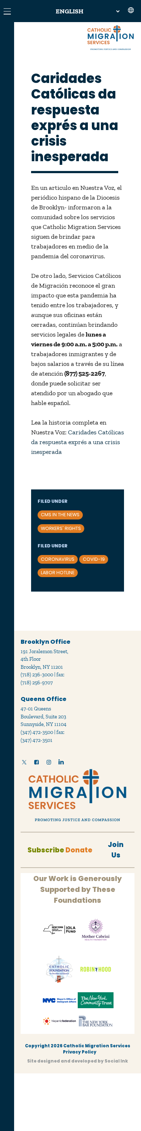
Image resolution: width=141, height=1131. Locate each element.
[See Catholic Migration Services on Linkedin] (61, 764)
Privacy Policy (80, 1052)
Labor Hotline (57, 572)
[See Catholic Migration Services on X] (24, 764)
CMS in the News (60, 515)
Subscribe (45, 850)
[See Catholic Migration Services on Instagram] (48, 764)
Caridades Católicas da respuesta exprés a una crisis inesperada (77, 442)
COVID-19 (94, 559)
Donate (78, 850)
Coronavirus (57, 559)
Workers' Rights (61, 528)
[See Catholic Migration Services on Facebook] (36, 764)
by (77, 1061)
